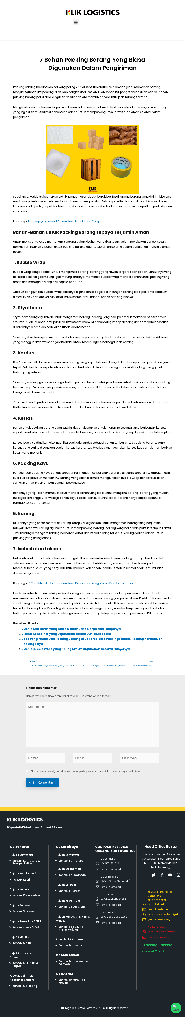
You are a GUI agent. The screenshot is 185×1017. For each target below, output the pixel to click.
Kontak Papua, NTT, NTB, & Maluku (71, 928)
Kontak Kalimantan (26, 895)
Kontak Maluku (22, 943)
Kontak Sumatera (70, 861)
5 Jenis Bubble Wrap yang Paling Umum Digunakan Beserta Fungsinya (76, 649)
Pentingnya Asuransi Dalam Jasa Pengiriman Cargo (64, 221)
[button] (76, 22)
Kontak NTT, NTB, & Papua (25, 964)
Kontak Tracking (156, 951)
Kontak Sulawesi (23, 911)
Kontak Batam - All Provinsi (71, 981)
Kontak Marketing (24, 986)
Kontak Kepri (21, 879)
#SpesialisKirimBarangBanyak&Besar (34, 827)
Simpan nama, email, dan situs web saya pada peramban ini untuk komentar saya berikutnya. (86, 771)
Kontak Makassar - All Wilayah (73, 962)
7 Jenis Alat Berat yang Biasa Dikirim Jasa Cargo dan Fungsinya (71, 629)
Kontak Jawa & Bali (26, 927)
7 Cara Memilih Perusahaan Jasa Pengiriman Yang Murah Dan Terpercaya (80, 583)
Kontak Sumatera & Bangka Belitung (26, 862)
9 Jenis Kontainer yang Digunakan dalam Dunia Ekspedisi (66, 634)
